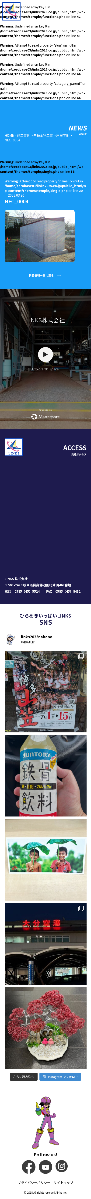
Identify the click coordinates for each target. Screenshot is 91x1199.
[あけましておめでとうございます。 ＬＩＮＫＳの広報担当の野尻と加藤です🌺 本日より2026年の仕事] (46, 1028)
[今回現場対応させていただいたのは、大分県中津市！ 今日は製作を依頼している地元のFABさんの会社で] (46, 944)
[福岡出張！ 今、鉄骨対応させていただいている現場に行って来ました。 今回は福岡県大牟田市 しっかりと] (46, 691)
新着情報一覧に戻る (41, 275)
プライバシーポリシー (34, 1182)
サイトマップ (63, 1182)
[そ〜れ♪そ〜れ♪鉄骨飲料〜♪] (46, 775)
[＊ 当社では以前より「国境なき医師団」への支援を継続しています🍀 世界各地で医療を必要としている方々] (46, 860)
